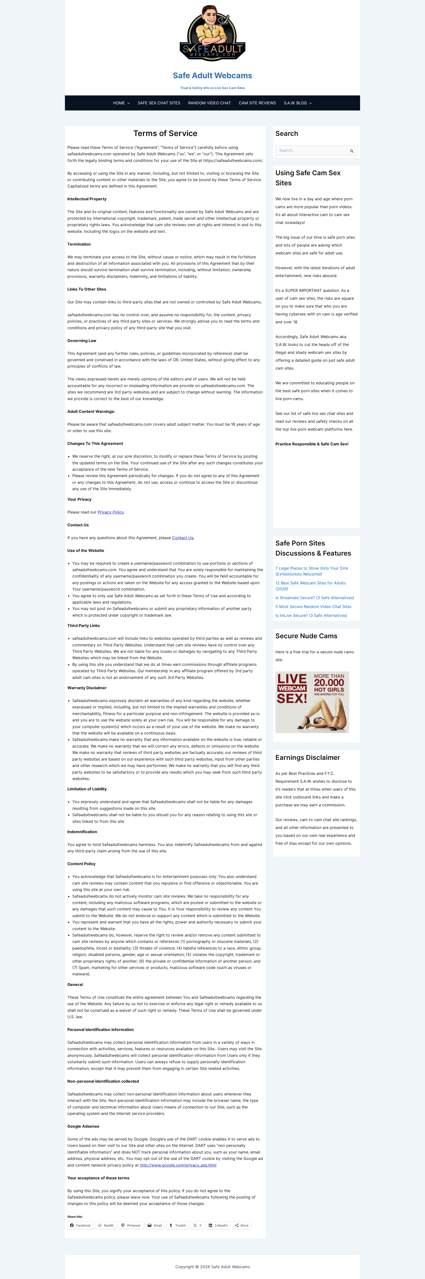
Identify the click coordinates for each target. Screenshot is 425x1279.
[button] (127, 102)
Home (119, 102)
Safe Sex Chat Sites (159, 102)
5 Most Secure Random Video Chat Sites (313, 606)
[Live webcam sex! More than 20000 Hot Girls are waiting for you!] (312, 701)
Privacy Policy (111, 512)
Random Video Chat (209, 102)
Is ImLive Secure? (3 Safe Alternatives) (311, 615)
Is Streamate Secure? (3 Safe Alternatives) (314, 597)
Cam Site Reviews (257, 102)
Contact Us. (183, 537)
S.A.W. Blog (295, 102)
